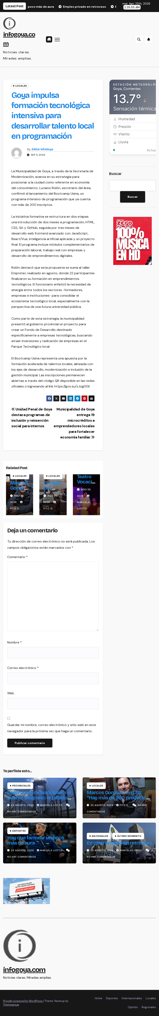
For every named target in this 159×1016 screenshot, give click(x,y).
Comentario (17, 557)
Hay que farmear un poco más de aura (35, 840)
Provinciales (21, 785)
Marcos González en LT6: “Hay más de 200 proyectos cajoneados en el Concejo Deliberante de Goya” (118, 800)
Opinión (133, 1007)
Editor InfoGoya (42, 149)
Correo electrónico (23, 668)
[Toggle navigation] (57, 39)
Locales (21, 85)
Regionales (149, 1007)
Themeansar (11, 1004)
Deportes (19, 831)
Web (10, 693)
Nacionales (100, 836)
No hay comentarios (21, 811)
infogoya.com (24, 969)
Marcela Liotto (83, 505)
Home (98, 998)
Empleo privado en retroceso (119, 843)
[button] (139, 39)
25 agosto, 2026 (23, 805)
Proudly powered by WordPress (23, 1001)
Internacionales (132, 998)
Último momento (129, 836)
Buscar (115, 173)
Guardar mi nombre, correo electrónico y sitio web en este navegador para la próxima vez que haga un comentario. (51, 728)
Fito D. (125, 805)
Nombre (14, 642)
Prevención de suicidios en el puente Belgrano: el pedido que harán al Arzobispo (39, 798)
